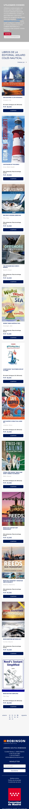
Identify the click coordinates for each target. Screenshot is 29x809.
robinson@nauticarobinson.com (14, 757)
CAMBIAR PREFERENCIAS (12, 36)
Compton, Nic (7, 100)
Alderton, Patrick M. (9, 584)
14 (15, 715)
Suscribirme (14, 770)
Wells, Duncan (7, 476)
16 (9, 717)
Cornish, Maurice (8, 642)
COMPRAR (13, 110)
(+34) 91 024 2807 (14, 753)
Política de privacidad (14, 780)
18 (14, 717)
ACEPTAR (7, 34)
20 (10, 719)
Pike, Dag (6, 218)
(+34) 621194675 (14, 755)
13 (12, 715)
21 (12, 719)
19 (17, 717)
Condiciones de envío (14, 782)
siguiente (24, 715)
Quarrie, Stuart (7, 270)
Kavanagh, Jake (7, 326)
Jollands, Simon (7, 425)
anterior (4, 715)
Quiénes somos (14, 778)
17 (12, 717)
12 (9, 715)
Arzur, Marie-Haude (8, 167)
